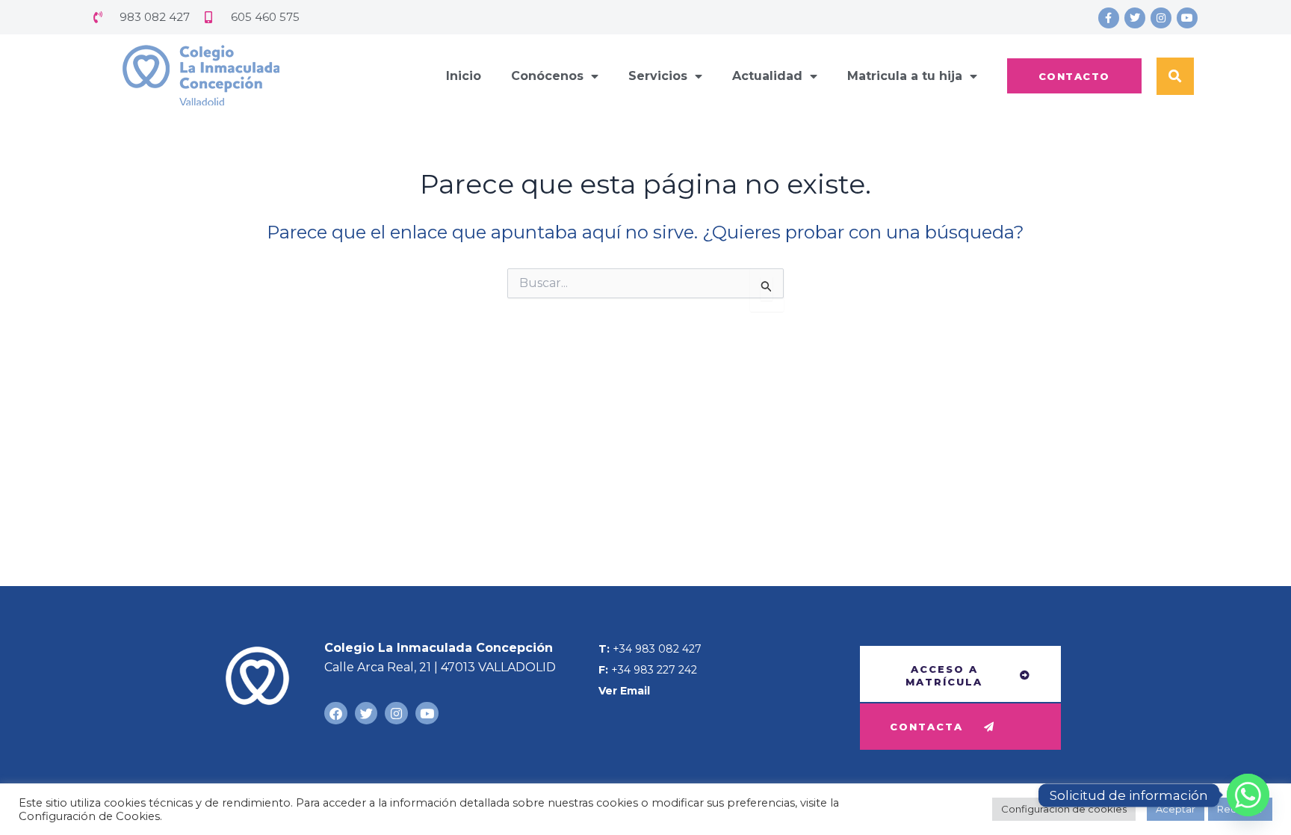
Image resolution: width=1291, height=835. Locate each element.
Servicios (657, 76)
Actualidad (767, 76)
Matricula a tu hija (904, 76)
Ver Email (624, 690)
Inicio (463, 76)
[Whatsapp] (1248, 795)
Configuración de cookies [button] (1064, 809)
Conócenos (547, 76)
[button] (1175, 76)
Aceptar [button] (1175, 809)
